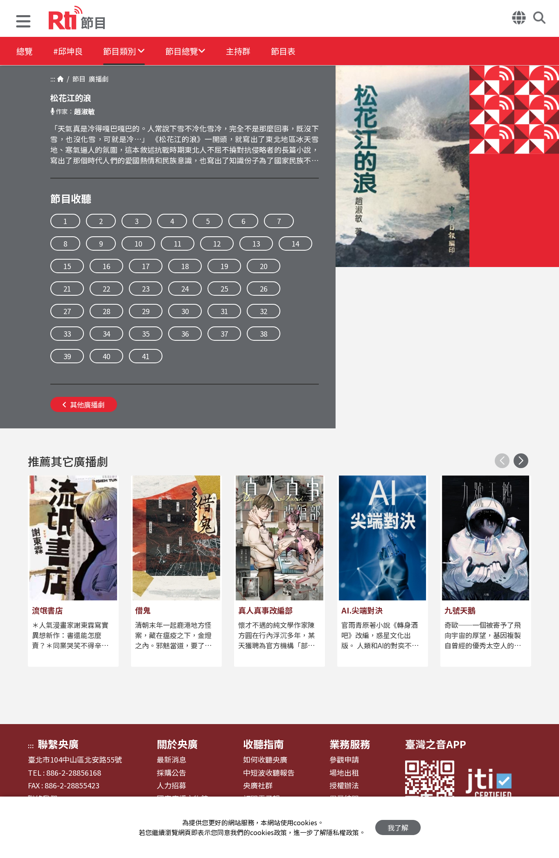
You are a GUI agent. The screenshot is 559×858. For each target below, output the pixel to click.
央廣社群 (258, 785)
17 (145, 266)
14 (295, 243)
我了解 (398, 827)
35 (145, 333)
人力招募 (171, 785)
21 (67, 288)
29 (145, 311)
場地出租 (344, 772)
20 (263, 266)
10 (138, 243)
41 (145, 356)
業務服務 (349, 743)
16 (106, 266)
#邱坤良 (68, 51)
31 (224, 311)
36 (185, 333)
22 (106, 288)
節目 (77, 79)
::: (52, 79)
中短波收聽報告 (269, 772)
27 (67, 311)
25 (224, 288)
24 (185, 288)
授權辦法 (344, 785)
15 (67, 266)
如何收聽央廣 (265, 759)
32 (263, 311)
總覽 (24, 51)
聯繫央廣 (58, 743)
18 (185, 266)
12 (217, 243)
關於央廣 (177, 743)
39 (67, 356)
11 (177, 243)
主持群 (238, 51)
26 (263, 288)
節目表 (283, 51)
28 (106, 311)
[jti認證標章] (493, 784)
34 (106, 333)
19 (224, 266)
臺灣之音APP (435, 743)
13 (256, 243)
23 (145, 288)
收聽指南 (263, 743)
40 (106, 356)
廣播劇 (97, 79)
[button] (23, 22)
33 (67, 333)
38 (263, 333)
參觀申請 (344, 759)
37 (224, 333)
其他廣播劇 (87, 404)
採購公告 (171, 772)
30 (185, 311)
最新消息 (171, 759)
